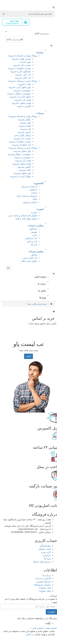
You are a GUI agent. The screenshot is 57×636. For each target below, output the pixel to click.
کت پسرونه (25, 129)
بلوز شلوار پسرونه (22, 151)
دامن (35, 235)
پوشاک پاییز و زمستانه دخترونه (23, 81)
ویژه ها (47, 558)
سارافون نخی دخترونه (20, 71)
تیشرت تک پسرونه (22, 138)
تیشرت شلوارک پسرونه (20, 141)
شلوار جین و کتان (29, 261)
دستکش (33, 189)
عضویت (51, 612)
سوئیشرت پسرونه (22, 157)
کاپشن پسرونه (24, 167)
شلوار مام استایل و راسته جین (23, 215)
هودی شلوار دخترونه (21, 103)
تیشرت (34, 212)
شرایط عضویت (43, 581)
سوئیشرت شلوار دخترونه (19, 93)
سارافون (33, 229)
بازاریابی (47, 555)
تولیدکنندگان (45, 546)
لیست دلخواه (45, 549)
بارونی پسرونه (24, 132)
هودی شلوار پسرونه (21, 164)
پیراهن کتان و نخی (22, 135)
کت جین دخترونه (23, 74)
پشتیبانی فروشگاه (42, 585)
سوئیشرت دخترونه (22, 90)
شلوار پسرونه (24, 119)
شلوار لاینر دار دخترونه (20, 97)
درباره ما (47, 575)
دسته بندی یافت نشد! (37, 304)
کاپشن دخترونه (24, 106)
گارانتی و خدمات (43, 578)
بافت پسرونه (25, 170)
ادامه (28, 356)
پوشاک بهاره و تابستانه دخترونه (23, 55)
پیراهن (34, 254)
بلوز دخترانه (25, 62)
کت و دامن (32, 241)
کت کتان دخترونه (23, 78)
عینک (35, 199)
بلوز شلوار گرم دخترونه (20, 87)
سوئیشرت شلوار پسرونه (19, 154)
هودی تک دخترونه (23, 100)
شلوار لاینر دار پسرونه (20, 176)
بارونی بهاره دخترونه (21, 59)
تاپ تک (34, 244)
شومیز (34, 232)
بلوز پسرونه (25, 122)
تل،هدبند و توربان (29, 186)
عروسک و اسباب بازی (27, 196)
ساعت (34, 193)
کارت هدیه (46, 552)
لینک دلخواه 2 (44, 591)
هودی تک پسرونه (23, 160)
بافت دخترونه (24, 84)
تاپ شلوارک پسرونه (21, 145)
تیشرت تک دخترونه (22, 65)
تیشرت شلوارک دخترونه (19, 68)
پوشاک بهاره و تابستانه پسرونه (23, 116)
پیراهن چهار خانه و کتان (26, 218)
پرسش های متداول (42, 562)
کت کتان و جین (30, 258)
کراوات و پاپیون (30, 202)
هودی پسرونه (25, 126)
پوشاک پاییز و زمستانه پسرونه (23, 148)
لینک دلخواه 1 (44, 588)
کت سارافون (31, 238)
